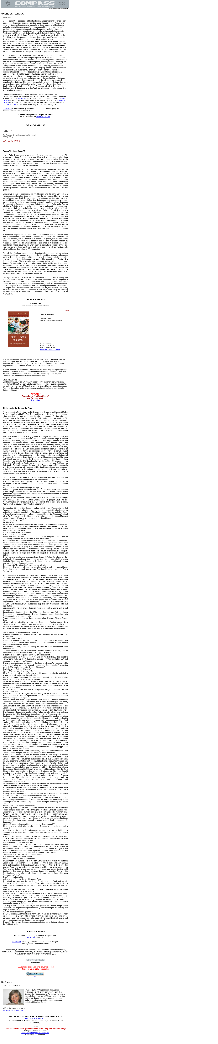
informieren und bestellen (50, 350)
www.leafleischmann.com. (13, 1010)
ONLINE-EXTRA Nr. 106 (35, 1018)
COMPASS (21, 98)
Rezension (35, 400)
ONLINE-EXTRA (43, 117)
